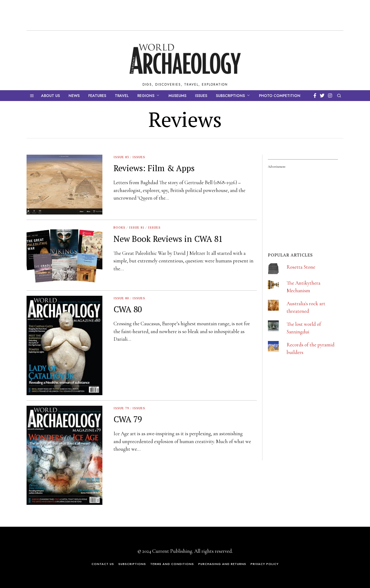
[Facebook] (315, 95)
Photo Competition (279, 95)
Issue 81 (136, 227)
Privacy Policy (265, 564)
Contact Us (103, 564)
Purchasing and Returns (222, 564)
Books (119, 227)
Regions (145, 95)
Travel (122, 95)
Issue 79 (121, 408)
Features (97, 95)
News (74, 95)
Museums (177, 95)
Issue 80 (121, 298)
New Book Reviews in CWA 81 (168, 238)
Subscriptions (230, 95)
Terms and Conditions (172, 564)
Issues (201, 95)
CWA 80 (127, 309)
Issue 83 (121, 157)
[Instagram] (330, 95)
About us (50, 95)
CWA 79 (127, 419)
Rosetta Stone (301, 267)
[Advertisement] (308, 425)
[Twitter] (322, 95)
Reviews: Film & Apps (153, 168)
